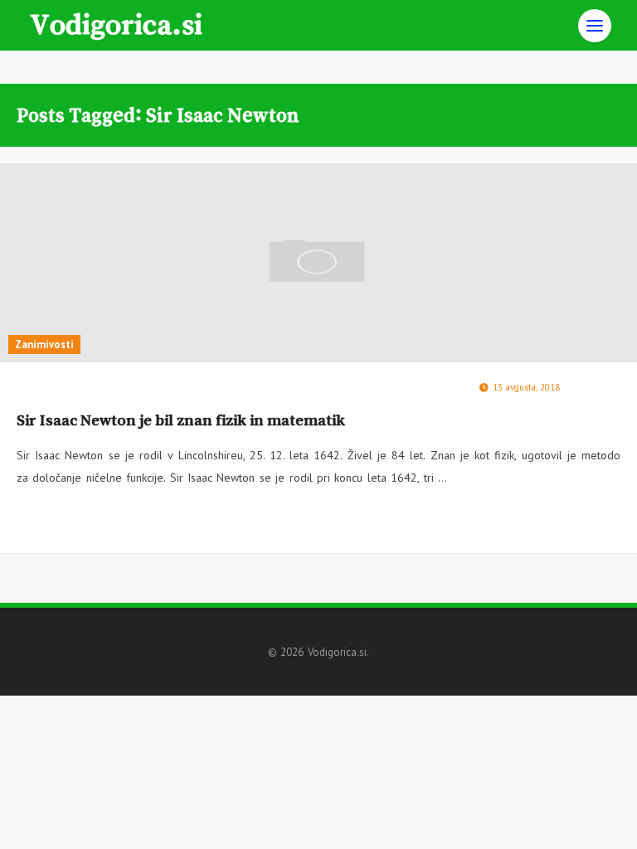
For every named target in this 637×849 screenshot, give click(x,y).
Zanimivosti (44, 344)
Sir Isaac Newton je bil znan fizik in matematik (181, 420)
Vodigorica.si (116, 23)
